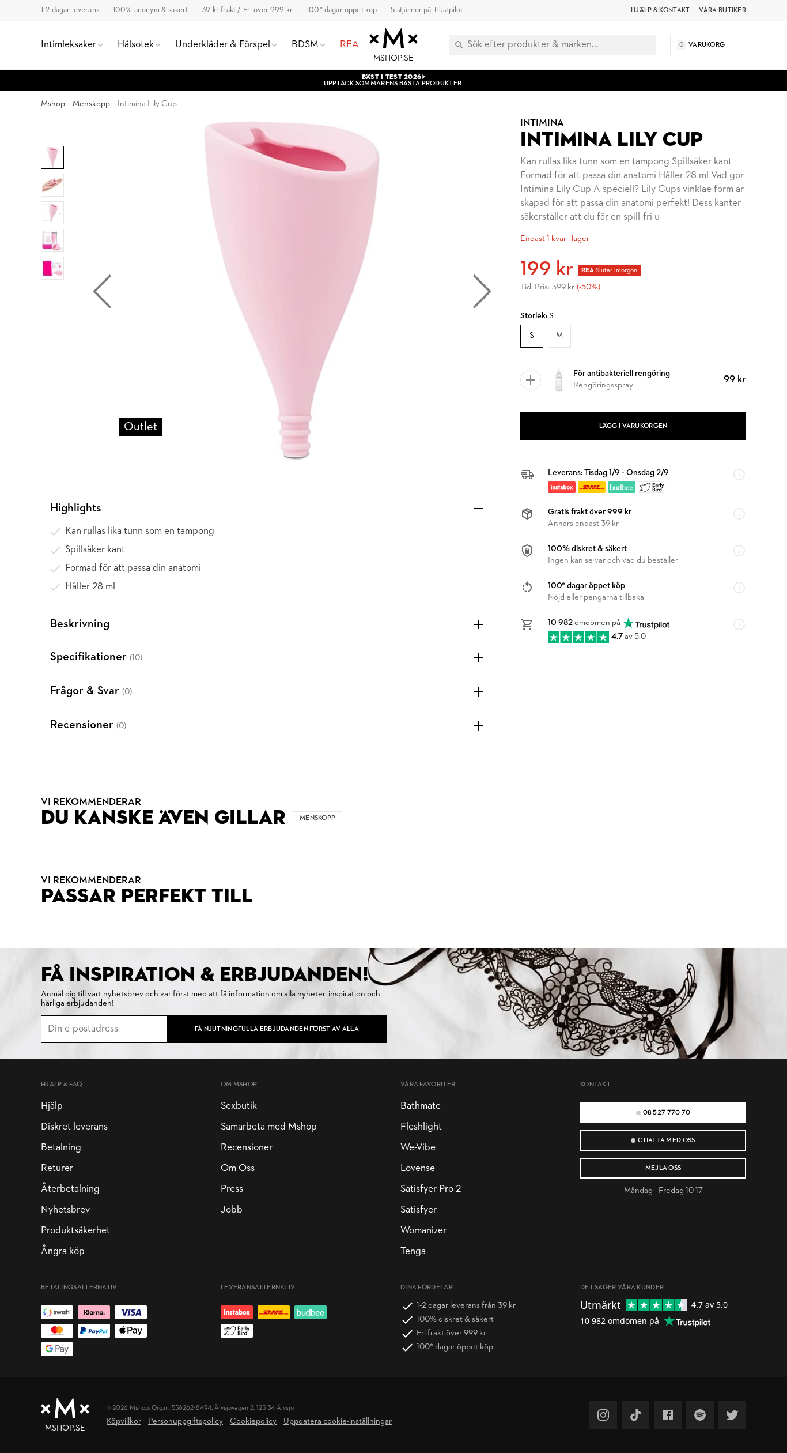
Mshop (53, 104)
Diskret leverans (74, 1127)
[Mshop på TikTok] (635, 1415)
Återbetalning (70, 1189)
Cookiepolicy (253, 1421)
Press (232, 1189)
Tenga (413, 1251)
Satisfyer (418, 1210)
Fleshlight (421, 1127)
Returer (57, 1168)
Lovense (417, 1168)
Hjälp (52, 1106)
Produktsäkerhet (75, 1231)
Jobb (232, 1210)
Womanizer (423, 1231)
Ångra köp (63, 1251)
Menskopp (91, 104)
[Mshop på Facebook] (668, 1415)
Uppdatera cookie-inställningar (337, 1421)
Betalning (61, 1148)
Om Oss (238, 1168)
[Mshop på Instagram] (603, 1415)
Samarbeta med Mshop (269, 1127)
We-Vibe (418, 1148)
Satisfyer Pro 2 (430, 1189)
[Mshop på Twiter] (732, 1415)
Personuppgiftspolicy (185, 1421)
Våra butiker (722, 10)
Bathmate (420, 1106)
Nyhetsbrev (65, 1210)
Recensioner (247, 1148)
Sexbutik (239, 1106)
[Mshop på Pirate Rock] (700, 1415)
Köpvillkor (124, 1421)
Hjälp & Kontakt (660, 10)
